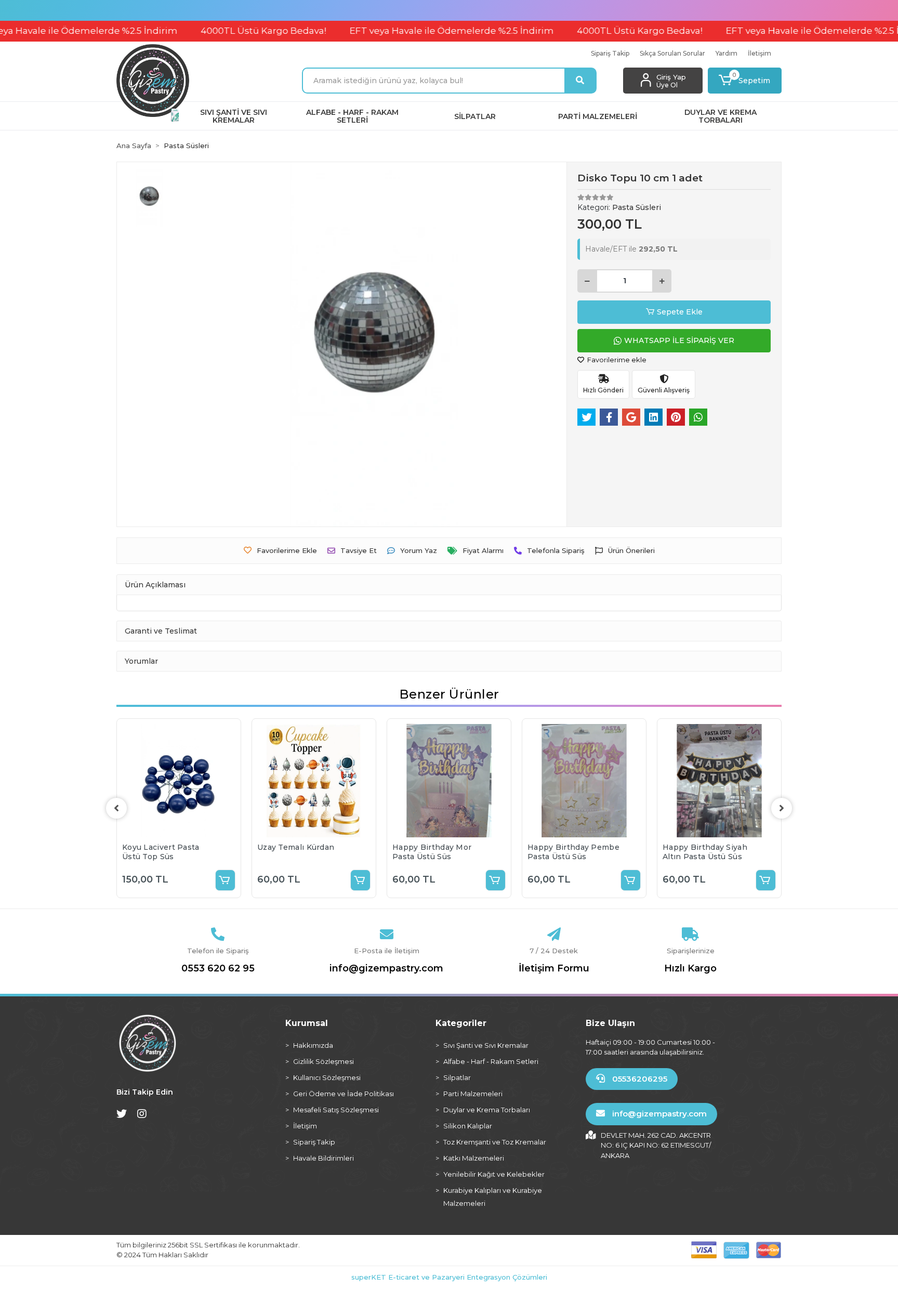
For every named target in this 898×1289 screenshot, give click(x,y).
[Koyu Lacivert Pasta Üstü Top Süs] (178, 780)
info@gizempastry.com (386, 968)
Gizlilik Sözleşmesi (323, 1061)
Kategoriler (460, 1023)
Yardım (726, 53)
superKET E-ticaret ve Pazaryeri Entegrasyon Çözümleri (449, 1277)
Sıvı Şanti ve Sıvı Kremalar (486, 1045)
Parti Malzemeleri (473, 1093)
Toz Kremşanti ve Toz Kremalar (494, 1142)
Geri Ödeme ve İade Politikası (343, 1093)
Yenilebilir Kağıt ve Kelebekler (494, 1174)
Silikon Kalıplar (467, 1126)
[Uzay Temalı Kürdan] (314, 780)
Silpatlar (457, 1077)
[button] (745, 81)
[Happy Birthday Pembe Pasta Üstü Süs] (584, 780)
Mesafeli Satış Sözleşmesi (336, 1110)
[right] (781, 808)
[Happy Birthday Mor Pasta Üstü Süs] (449, 780)
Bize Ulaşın (610, 1023)
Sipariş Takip (610, 53)
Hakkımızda (313, 1045)
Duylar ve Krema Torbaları (486, 1110)
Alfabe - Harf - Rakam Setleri (490, 1061)
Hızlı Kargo (690, 968)
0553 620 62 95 (218, 968)
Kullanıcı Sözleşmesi (327, 1077)
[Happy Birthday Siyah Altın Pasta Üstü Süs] (719, 780)
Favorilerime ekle (616, 360)
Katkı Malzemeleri (473, 1158)
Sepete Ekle (680, 312)
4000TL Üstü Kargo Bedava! (222, 30)
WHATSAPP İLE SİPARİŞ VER (679, 340)
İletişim (759, 53)
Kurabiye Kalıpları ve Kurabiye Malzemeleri (492, 1196)
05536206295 (638, 1079)
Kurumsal (306, 1023)
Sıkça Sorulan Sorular (672, 53)
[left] (116, 808)
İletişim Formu (554, 968)
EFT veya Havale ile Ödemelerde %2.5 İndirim (411, 30)
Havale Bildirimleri (323, 1158)
